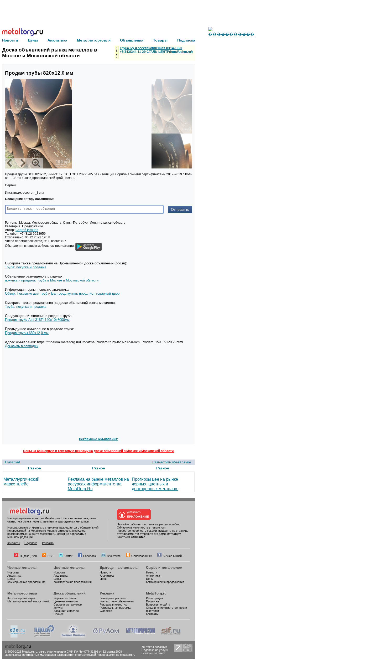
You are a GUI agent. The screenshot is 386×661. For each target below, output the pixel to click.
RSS (50, 555)
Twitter (68, 555)
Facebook (89, 555)
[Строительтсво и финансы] (171, 636)
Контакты (13, 543)
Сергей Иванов (26, 230)
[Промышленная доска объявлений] (44, 636)
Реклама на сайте (153, 653)
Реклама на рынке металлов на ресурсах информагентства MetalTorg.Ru (98, 484)
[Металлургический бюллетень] (140, 636)
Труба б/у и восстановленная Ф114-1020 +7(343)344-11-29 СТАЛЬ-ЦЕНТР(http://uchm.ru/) (156, 50)
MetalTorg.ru (156, 593)
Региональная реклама (115, 607)
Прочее (59, 614)
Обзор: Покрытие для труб (26, 293)
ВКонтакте (114, 555)
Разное (34, 468)
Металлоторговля (22, 593)
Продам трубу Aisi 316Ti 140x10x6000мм (37, 320)
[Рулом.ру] (106, 636)
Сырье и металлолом (164, 568)
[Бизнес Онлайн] (73, 636)
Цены (11, 578)
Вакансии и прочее (66, 610)
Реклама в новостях (113, 604)
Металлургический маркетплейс (21, 481)
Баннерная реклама (113, 598)
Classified (12, 462)
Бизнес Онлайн (173, 555)
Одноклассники (141, 555)
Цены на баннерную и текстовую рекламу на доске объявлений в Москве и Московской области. (98, 451)
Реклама (48, 543)
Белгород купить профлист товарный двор (85, 293)
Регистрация (154, 598)
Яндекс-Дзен (28, 555)
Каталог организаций (21, 598)
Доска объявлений (70, 593)
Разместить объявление (171, 462)
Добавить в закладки (21, 346)
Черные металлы (21, 568)
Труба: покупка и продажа (25, 267)
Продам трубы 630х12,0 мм (27, 333)
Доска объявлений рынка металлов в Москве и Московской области (49, 52)
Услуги (58, 607)
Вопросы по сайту (158, 604)
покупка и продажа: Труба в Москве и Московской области (51, 280)
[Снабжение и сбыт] (17, 636)
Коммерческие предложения (26, 581)
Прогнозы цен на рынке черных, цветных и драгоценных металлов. (155, 484)
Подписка (30, 543)
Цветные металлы (69, 568)
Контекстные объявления (117, 601)
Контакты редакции (154, 646)
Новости (13, 572)
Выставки (152, 610)
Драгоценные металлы (119, 568)
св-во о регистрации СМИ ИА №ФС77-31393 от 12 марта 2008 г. (81, 651)
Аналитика (14, 575)
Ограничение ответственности (166, 607)
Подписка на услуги (155, 650)
